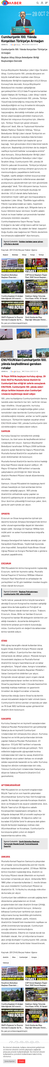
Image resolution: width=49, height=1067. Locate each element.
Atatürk (5, 957)
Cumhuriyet (23, 957)
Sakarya (6, 963)
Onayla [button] (21, 1061)
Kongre (34, 957)
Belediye (15, 255)
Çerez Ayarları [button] (10, 1061)
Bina (13, 957)
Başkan (5, 255)
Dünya (24, 255)
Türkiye (41, 255)
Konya (32, 255)
